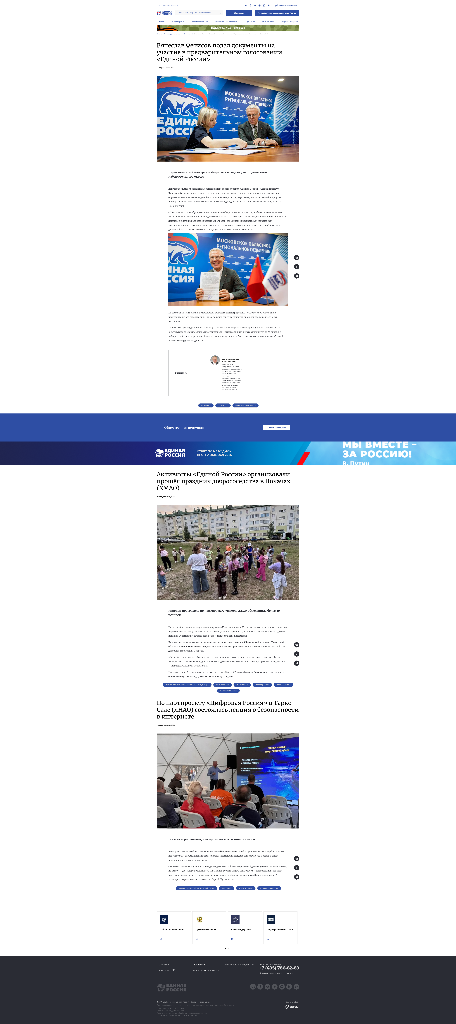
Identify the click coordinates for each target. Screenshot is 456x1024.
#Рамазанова (222, 685)
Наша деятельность (199, 22)
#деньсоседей (283, 685)
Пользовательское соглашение (170, 1008)
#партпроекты (262, 685)
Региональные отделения (227, 22)
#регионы (226, 888)
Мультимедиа (268, 22)
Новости (187, 34)
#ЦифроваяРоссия (269, 888)
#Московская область (245, 405)
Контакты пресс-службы (205, 970)
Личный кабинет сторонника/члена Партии (277, 13)
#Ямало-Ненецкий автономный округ (196, 888)
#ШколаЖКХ (242, 685)
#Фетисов (206, 405)
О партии (161, 22)
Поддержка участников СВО (228, 28)
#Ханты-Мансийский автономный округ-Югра (187, 685)
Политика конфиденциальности (171, 1011)
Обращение (239, 13)
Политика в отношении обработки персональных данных (182, 1013)
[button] (225, 948)
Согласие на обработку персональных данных (177, 1015)
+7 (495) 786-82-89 (279, 968)
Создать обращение (277, 427)
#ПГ (223, 405)
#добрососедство (228, 691)
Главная (160, 34)
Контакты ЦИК (167, 970)
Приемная (250, 22)
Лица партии (178, 22)
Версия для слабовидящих (288, 5)
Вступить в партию (289, 22)
